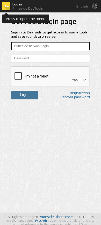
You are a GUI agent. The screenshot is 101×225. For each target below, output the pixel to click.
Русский (41, 220)
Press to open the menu (25, 19)
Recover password (75, 97)
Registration (80, 93)
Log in (24, 95)
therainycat (65, 217)
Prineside (46, 217)
